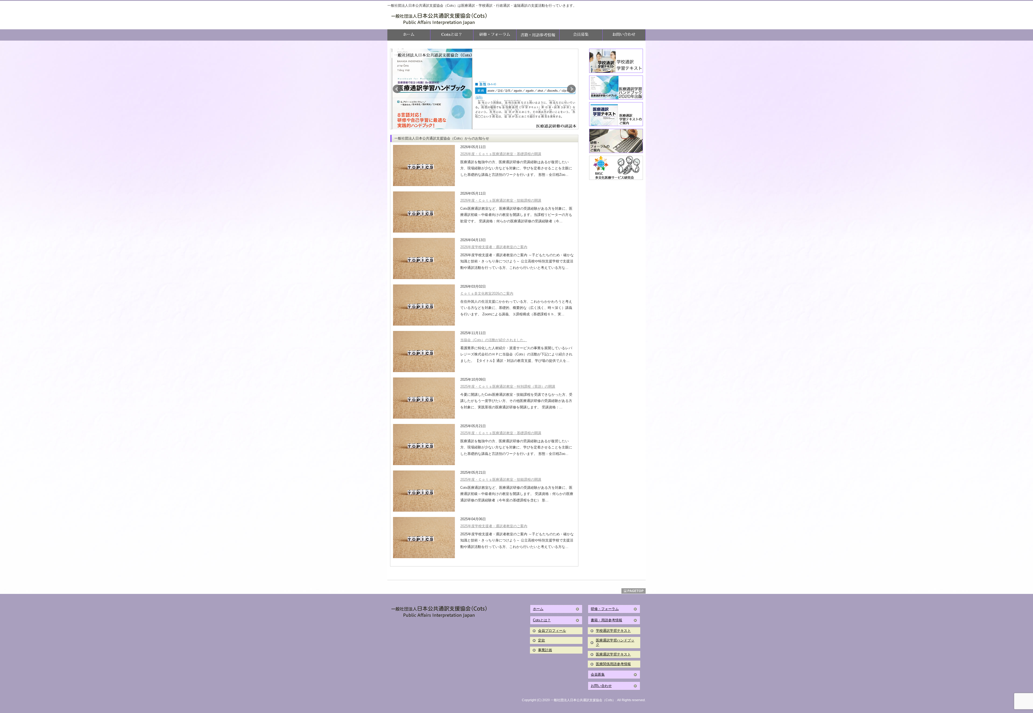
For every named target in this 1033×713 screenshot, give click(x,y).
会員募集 (598, 674)
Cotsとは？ (542, 620)
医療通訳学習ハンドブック (615, 642)
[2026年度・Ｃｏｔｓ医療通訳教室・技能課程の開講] (424, 212)
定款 (541, 640)
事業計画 (545, 650)
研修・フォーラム (605, 609)
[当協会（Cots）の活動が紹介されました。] (424, 351)
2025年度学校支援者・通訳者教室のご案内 (493, 526)
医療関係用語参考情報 (613, 664)
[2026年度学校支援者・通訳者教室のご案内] (424, 258)
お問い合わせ (601, 686)
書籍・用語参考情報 (606, 620)
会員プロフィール (552, 631)
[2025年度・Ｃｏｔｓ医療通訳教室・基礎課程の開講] (424, 444)
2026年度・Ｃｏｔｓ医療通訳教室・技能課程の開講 (500, 200)
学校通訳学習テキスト (613, 631)
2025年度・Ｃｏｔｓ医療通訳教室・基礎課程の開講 (500, 433)
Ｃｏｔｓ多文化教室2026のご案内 (486, 293)
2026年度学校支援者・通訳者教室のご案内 (493, 247)
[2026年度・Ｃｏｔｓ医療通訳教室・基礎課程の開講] (424, 165)
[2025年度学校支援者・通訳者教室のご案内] (424, 537)
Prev (397, 89)
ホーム (538, 609)
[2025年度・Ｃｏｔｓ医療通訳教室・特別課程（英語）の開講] (424, 398)
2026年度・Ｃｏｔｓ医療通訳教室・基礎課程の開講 (500, 154)
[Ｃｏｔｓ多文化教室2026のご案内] (424, 305)
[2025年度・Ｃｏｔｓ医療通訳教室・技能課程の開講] (424, 491)
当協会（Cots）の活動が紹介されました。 (493, 340)
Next (571, 89)
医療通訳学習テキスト (613, 654)
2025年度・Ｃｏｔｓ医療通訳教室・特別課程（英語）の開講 (507, 386)
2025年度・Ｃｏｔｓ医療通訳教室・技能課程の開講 (500, 479)
